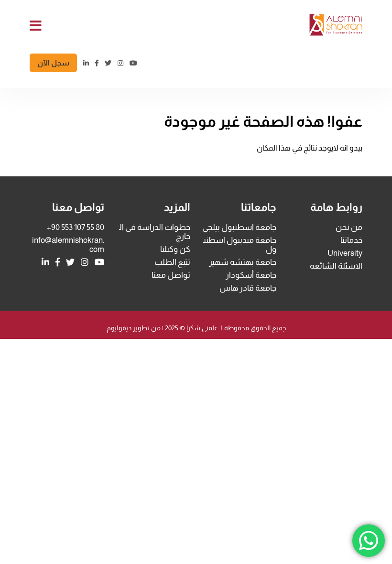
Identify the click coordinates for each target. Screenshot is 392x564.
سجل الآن (53, 63)
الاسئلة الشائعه (336, 266)
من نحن (349, 227)
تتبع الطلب (172, 262)
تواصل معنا (171, 275)
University (344, 253)
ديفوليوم (119, 328)
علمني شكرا (201, 328)
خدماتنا (351, 240)
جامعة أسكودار (251, 275)
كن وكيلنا (175, 249)
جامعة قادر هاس (247, 288)
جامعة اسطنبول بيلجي (239, 227)
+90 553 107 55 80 (75, 227)
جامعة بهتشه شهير (242, 262)
